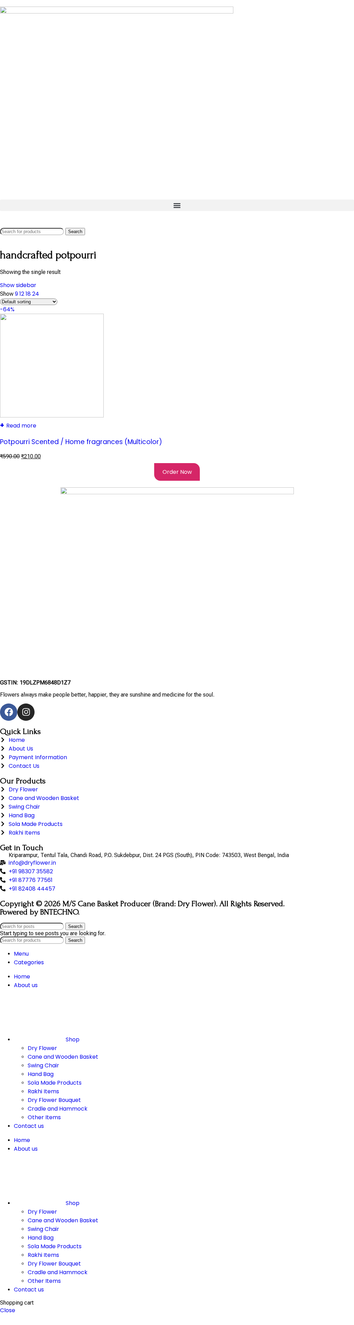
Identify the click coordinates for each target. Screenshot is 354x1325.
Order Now (177, 472)
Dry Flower (42, 1048)
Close (7, 1310)
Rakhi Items (43, 1091)
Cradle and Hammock (57, 1109)
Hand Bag (41, 1074)
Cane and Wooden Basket (63, 1057)
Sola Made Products (55, 1083)
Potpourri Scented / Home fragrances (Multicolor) (81, 442)
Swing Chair (43, 1065)
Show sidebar (18, 285)
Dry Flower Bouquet (54, 1100)
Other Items (44, 1117)
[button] (177, 205)
